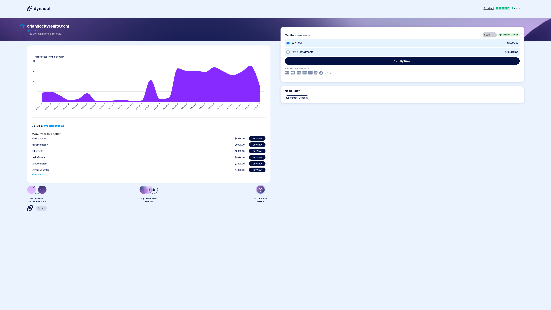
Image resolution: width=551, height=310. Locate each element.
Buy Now (404, 61)
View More (37, 174)
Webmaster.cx (54, 125)
